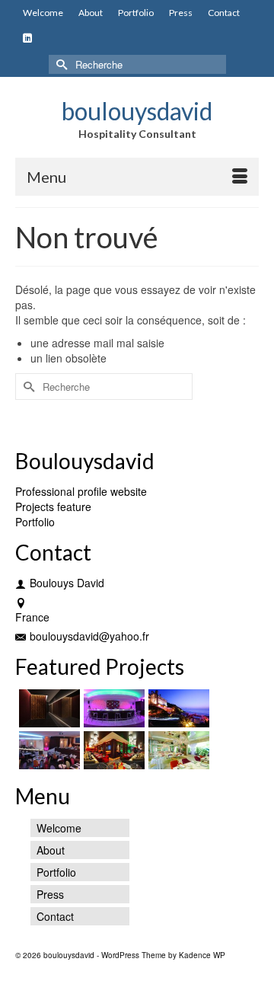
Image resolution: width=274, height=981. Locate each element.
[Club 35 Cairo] (47, 750)
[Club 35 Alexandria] (112, 708)
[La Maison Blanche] (177, 750)
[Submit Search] (60, 64)
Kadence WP (202, 955)
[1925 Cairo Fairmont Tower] (47, 708)
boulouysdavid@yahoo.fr (89, 636)
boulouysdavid (137, 111)
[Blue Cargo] (177, 708)
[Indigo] (112, 750)
